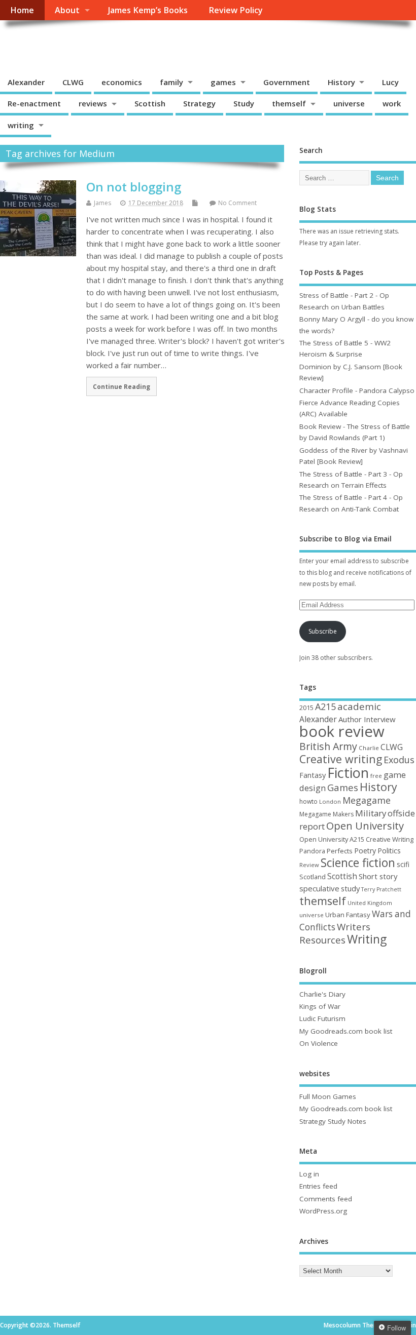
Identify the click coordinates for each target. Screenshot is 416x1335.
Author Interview (367, 719)
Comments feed (325, 1198)
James (102, 203)
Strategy (199, 103)
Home (22, 10)
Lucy (390, 82)
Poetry (365, 850)
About (67, 10)
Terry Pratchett (381, 889)
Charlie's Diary (322, 994)
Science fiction (358, 863)
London (330, 801)
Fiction (348, 772)
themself (289, 103)
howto (308, 801)
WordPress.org (323, 1210)
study (350, 888)
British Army (328, 746)
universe (349, 103)
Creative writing (340, 759)
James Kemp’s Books (148, 10)
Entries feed (318, 1186)
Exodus (399, 760)
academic (359, 706)
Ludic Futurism (322, 1018)
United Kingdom (370, 903)
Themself (38, 43)
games (223, 82)
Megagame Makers (326, 814)
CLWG (73, 82)
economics (121, 82)
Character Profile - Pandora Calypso (356, 390)
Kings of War (319, 1006)
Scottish (149, 103)
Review (309, 865)
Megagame (366, 800)
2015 (306, 707)
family (171, 82)
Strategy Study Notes (332, 1121)
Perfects (340, 850)
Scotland (312, 876)
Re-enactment (34, 103)
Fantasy (312, 775)
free (376, 775)
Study (243, 103)
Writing (367, 939)
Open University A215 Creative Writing (356, 839)
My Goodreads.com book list (345, 1031)
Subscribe (322, 631)
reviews (93, 103)
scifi (403, 864)
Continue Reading (121, 386)
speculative (319, 888)
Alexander (26, 82)
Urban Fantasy (347, 914)
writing (21, 125)
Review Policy (236, 10)
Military (370, 813)
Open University (365, 825)
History (341, 82)
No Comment (237, 203)
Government (286, 82)
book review (342, 731)
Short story (378, 876)
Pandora (312, 851)
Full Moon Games (327, 1096)
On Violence (318, 1043)
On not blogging (133, 186)
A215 (325, 706)
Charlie (369, 748)
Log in (309, 1174)
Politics (389, 850)
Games (342, 787)
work (392, 103)
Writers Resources (334, 933)
